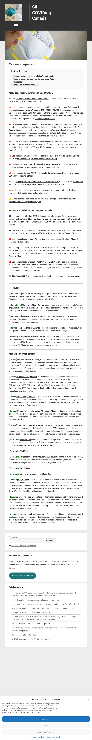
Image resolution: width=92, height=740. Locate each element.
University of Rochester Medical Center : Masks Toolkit (34, 336)
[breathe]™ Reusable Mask (44, 411)
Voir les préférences (46, 732)
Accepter (46, 719)
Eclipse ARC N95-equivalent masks (39, 173)
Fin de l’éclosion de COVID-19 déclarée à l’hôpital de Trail (32, 612)
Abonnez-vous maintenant (22, 576)
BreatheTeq (25, 440)
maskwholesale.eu (35, 514)
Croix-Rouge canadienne (31, 184)
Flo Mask (24, 451)
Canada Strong (43, 113)
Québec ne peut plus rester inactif (24, 635)
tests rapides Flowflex (61, 402)
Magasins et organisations (25, 85)
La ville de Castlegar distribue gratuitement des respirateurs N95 (35, 600)
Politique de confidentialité (53, 737)
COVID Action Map (33, 293)
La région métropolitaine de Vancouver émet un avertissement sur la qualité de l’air (42, 608)
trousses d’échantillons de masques (32, 98)
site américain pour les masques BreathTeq (37, 159)
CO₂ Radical (23, 480)
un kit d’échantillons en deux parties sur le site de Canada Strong (45, 219)
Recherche (13, 537)
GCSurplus (61, 133)
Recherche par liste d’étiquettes (23, 546)
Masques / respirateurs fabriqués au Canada (33, 76)
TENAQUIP (37, 147)
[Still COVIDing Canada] (13, 12)
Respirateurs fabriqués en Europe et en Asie (33, 79)
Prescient (22, 411)
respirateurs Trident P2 (26, 239)
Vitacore (13, 113)
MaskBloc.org (28, 316)
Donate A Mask (24, 359)
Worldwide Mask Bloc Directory (36, 305)
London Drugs (59, 113)
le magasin (33, 101)
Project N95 (25, 457)
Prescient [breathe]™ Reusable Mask (41, 164)
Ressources (18, 82)
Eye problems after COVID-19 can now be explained (31, 624)
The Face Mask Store (45, 119)
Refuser (46, 726)
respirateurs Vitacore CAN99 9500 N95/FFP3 (40, 110)
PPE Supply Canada (26, 397)
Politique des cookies (37, 737)
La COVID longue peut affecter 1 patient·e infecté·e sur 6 (32, 639)
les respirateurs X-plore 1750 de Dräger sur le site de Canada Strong (47, 233)
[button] (88, 699)
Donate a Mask (26, 176)
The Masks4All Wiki (20, 276)
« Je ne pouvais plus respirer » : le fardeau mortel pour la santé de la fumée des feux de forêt (45, 604)
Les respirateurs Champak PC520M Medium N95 (34, 262)
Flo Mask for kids (25, 345)
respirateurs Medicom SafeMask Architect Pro (37, 181)
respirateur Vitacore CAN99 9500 (45, 425)
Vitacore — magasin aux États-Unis (35, 474)
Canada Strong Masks (27, 377)
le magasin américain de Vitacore (59, 116)
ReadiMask (25, 468)
